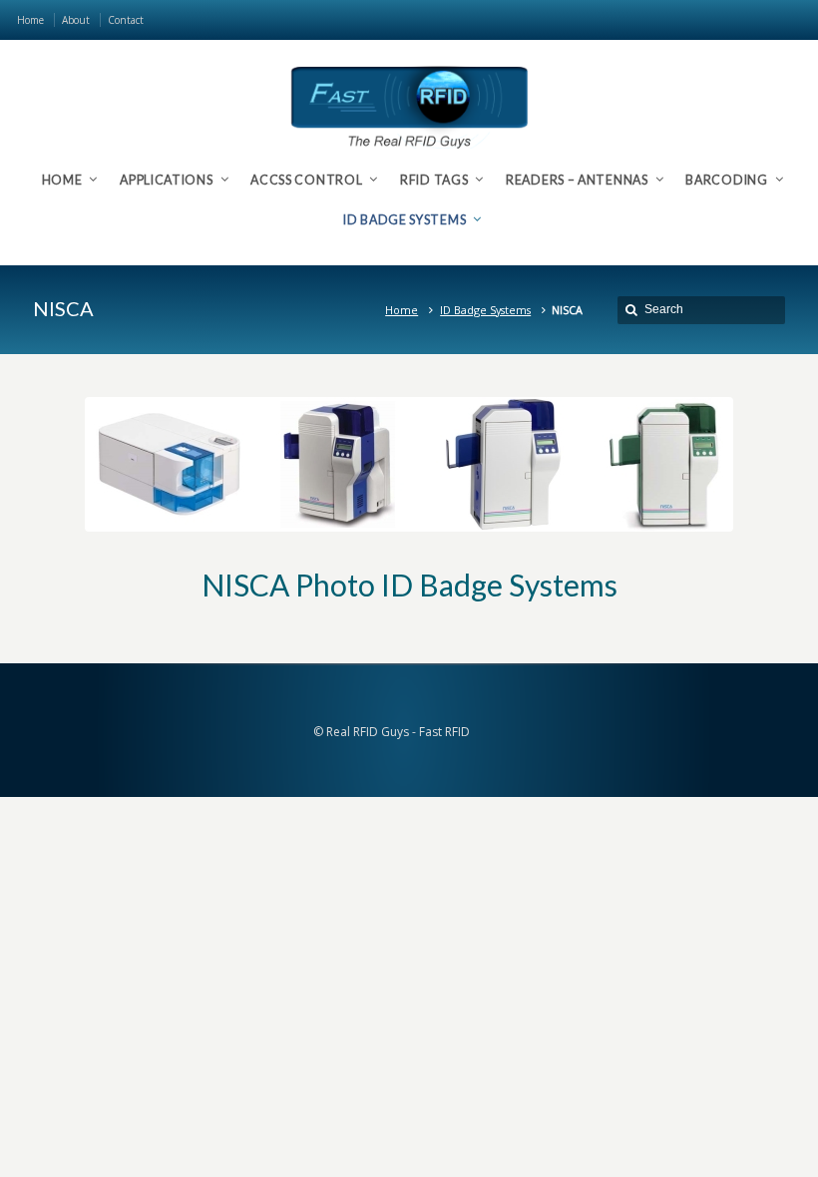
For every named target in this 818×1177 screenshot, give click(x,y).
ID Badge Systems (485, 309)
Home (401, 309)
